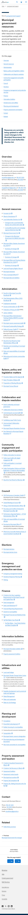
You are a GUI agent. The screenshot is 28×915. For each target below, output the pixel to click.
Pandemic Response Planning (11, 577)
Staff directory (6, 882)
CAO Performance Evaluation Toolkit (13, 495)
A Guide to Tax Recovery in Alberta (13, 768)
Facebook (3, 906)
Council (6, 83)
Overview (6, 60)
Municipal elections (8, 549)
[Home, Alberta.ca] (4, 2)
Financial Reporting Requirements (13, 608)
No (19, 861)
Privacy (3, 895)
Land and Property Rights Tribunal (13, 268)
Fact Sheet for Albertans (13, 480)
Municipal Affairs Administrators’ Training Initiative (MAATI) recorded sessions (13, 318)
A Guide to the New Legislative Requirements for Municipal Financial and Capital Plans (13, 597)
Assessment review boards (10, 774)
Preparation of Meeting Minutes (12, 383)
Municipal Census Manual (10, 386)
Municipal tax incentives (10, 777)
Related (6, 116)
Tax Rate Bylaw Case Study (10, 620)
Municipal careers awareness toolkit (13, 323)
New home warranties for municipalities (14, 744)
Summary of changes (11, 249)
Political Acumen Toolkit (10, 329)
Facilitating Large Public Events (12, 420)
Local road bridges (8, 672)
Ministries (4, 870)
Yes (11, 861)
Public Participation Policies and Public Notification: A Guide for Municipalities (14, 469)
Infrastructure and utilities (11, 103)
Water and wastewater (9, 699)
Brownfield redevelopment (10, 724)
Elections (6, 87)
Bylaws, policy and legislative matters (14, 71)
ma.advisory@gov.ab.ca (8, 177)
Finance (6, 96)
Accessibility (4, 899)
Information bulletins (9, 99)
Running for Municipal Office (11, 524)
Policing (5, 580)
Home (3, 6)
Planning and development (11, 106)
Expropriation (7, 733)
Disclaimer (4, 891)
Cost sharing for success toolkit (12, 413)
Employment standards (9, 303)
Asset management (8, 602)
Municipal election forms (10, 552)
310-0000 (20, 179)
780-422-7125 (22, 188)
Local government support (13, 6)
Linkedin (12, 906)
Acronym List (7, 213)
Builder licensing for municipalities (13, 727)
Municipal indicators (9, 271)
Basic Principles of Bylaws (10, 380)
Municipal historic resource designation (14, 736)
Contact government (7, 878)
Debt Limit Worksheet (9, 605)
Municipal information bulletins (12, 649)
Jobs (3, 874)
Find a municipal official (10, 275)
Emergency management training (12, 573)
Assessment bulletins (9, 771)
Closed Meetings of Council (11, 502)
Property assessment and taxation (13, 109)
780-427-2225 (20, 177)
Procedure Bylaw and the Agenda (12, 377)
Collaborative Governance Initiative (13, 410)
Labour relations (7, 313)
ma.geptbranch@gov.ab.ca (9, 188)
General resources (9, 64)
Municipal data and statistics (11, 278)
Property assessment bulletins (11, 654)
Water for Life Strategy (9, 702)
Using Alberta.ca (5, 887)
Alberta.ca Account (21, 1)
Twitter (6, 906)
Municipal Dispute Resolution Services (14, 428)
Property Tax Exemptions (10, 780)
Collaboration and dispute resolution (14, 74)
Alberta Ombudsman (9, 216)
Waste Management (9, 696)
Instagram (9, 906)
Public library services (9, 827)
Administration (8, 67)
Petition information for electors (12, 455)
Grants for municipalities (10, 612)
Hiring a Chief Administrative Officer (13, 506)
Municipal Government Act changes (12, 837)
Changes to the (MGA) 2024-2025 (14, 237)
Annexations (6, 721)
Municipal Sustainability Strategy (12, 326)
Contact (6, 113)
